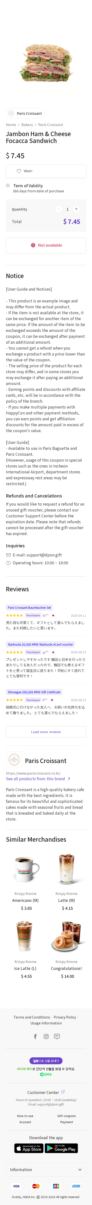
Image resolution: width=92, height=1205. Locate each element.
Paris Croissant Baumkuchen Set (29, 607)
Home (11, 124)
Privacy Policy (65, 1017)
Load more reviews (46, 732)
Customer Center (43, 1092)
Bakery (27, 124)
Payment (66, 1122)
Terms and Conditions (31, 1017)
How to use (25, 1116)
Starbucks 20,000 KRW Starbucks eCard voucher (40, 644)
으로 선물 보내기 (46, 1061)
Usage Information (46, 1023)
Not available (49, 245)
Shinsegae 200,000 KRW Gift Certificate (34, 692)
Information (21, 1169)
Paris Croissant (50, 124)
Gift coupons (66, 1116)
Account (25, 1122)
